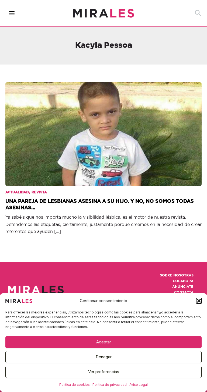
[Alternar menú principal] (12, 13)
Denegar (104, 356)
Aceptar (103, 341)
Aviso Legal (138, 385)
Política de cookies (74, 385)
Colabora (183, 281)
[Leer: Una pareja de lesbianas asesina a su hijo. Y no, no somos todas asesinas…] (103, 130)
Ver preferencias (103, 371)
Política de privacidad (109, 385)
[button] (199, 300)
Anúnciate (183, 287)
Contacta (184, 292)
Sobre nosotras (177, 275)
